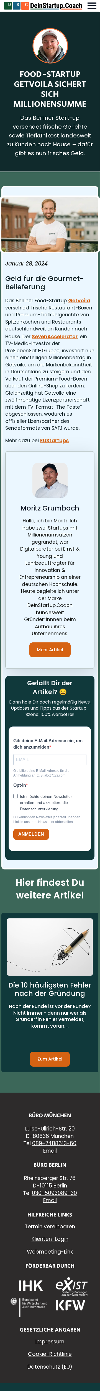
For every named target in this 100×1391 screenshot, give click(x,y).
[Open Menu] (92, 5)
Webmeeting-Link (50, 1251)
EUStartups (54, 440)
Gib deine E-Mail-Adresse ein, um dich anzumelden (48, 743)
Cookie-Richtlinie (50, 1354)
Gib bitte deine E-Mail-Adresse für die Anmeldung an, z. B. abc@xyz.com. (41, 773)
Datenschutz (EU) (49, 1367)
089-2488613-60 (54, 1143)
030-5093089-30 (54, 1193)
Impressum (50, 1341)
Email (50, 1151)
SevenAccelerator (55, 336)
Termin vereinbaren (50, 1226)
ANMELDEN (31, 834)
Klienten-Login (50, 1239)
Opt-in (19, 785)
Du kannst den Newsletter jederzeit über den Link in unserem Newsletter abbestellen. (46, 819)
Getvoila (79, 300)
